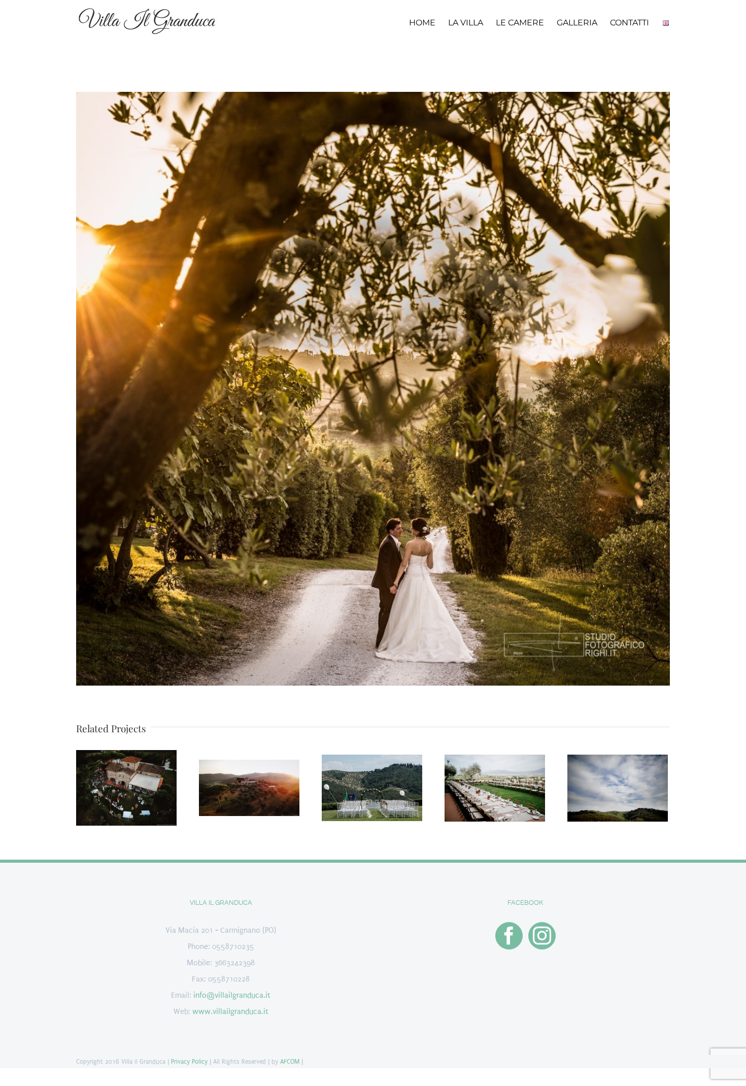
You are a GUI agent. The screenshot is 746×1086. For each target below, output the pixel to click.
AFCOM (289, 1061)
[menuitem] (428, 22)
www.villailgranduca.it (230, 1011)
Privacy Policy (189, 1061)
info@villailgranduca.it (231, 995)
